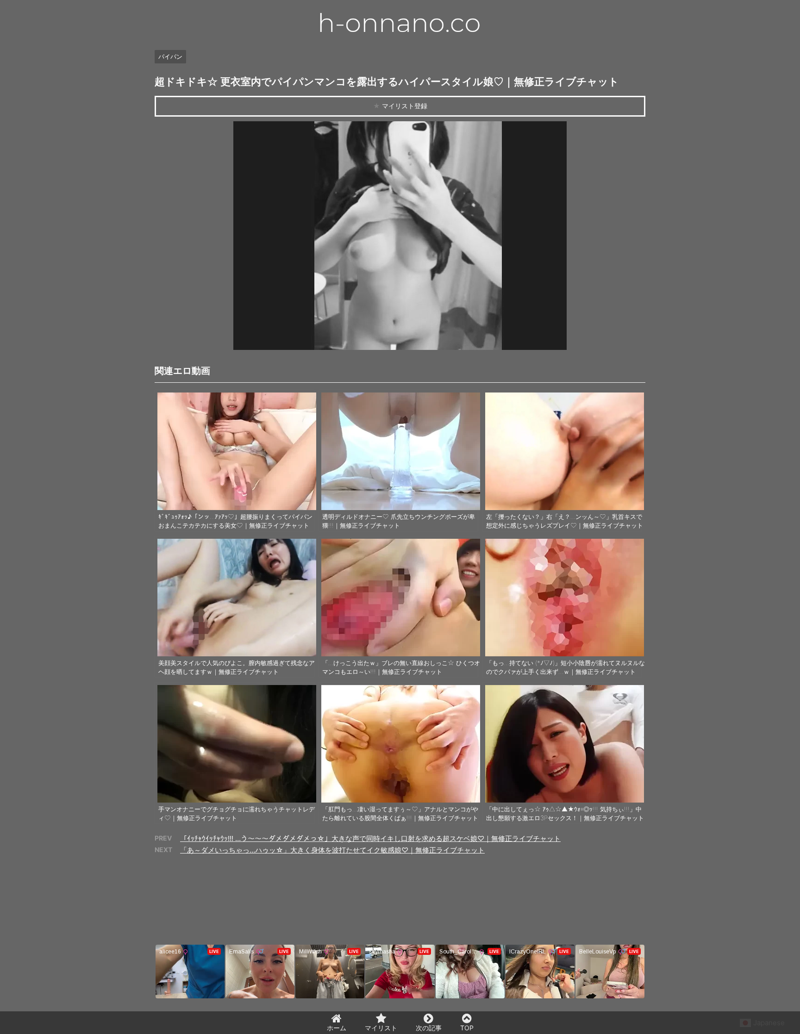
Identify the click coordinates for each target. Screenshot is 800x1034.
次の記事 (429, 1028)
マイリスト (381, 1028)
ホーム (336, 1028)
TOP (467, 1028)
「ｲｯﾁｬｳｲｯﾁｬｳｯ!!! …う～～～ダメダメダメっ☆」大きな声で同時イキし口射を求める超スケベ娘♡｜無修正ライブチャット (370, 838)
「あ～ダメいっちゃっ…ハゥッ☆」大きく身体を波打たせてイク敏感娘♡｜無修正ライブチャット (332, 850)
